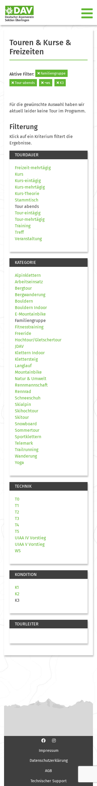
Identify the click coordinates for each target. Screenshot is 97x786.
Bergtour (23, 288)
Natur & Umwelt (30, 378)
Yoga (19, 462)
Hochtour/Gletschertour (38, 339)
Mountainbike (28, 372)
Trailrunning (26, 449)
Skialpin (23, 404)
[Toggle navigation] (87, 14)
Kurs (19, 174)
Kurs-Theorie (27, 193)
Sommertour (27, 430)
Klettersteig (26, 359)
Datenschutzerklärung (49, 760)
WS (18, 550)
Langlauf (23, 365)
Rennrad (23, 391)
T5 (17, 531)
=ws (47, 83)
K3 (61, 83)
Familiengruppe (52, 73)
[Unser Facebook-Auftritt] (43, 740)
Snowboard (26, 423)
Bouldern (24, 301)
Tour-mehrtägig (29, 219)
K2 (17, 593)
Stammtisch (26, 200)
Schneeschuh (27, 398)
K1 (17, 587)
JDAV (19, 346)
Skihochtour (26, 410)
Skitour (22, 417)
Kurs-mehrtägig (30, 187)
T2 (17, 512)
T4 (17, 524)
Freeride (23, 333)
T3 (17, 518)
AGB (48, 771)
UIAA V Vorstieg (29, 544)
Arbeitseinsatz (29, 281)
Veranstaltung (28, 238)
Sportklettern (28, 436)
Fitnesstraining (29, 327)
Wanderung (26, 456)
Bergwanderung (30, 294)
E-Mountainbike (30, 314)
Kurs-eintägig (28, 180)
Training (22, 225)
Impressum (48, 750)
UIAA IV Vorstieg (30, 537)
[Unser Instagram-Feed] (54, 740)
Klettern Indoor (30, 352)
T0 (17, 499)
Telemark (24, 443)
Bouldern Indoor (31, 307)
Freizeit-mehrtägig (33, 167)
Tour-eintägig (27, 212)
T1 (17, 505)
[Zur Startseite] (17, 13)
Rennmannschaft (31, 385)
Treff (19, 232)
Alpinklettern (28, 275)
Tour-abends (24, 83)
